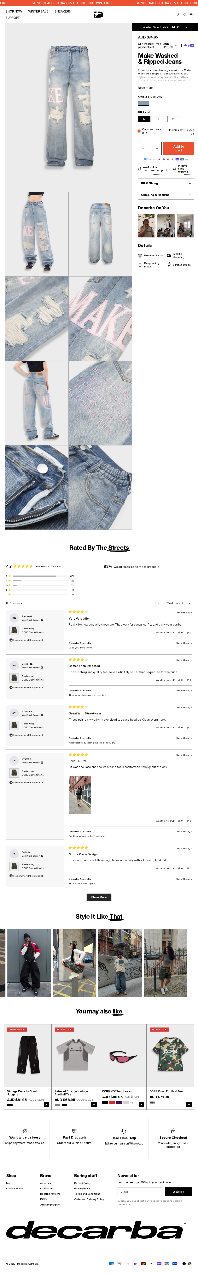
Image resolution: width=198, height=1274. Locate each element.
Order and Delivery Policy (89, 1199)
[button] (80, 795)
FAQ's (43, 1199)
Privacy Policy (82, 1188)
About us (45, 1183)
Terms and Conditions (87, 1194)
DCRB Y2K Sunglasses (117, 1091)
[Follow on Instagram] (190, 1264)
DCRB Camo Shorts (33, 632)
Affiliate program (50, 1204)
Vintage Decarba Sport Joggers (22, 1093)
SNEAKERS (63, 11)
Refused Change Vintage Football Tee (71, 1093)
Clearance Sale (15, 1188)
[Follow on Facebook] (184, 1264)
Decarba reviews (50, 1194)
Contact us (46, 1188)
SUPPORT (12, 17)
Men (8, 1183)
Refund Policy (82, 1183)
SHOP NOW (13, 11)
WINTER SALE (38, 11)
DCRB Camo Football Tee (166, 1091)
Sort (157, 603)
